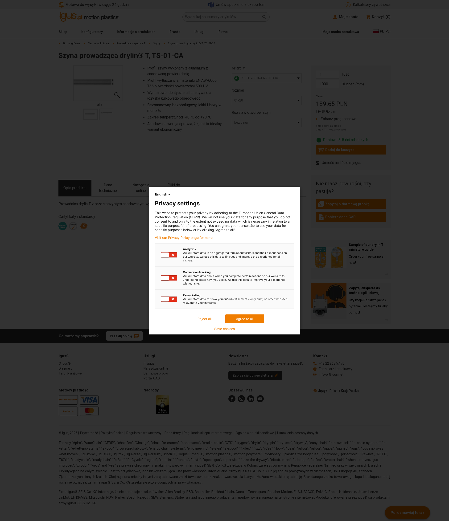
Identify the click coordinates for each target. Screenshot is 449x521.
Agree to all (244, 319)
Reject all (204, 319)
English (161, 194)
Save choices (224, 329)
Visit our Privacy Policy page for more (184, 238)
